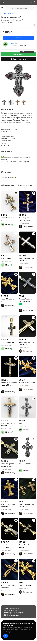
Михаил (11, 43)
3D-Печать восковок (11, 615)
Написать (18, 38)
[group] (18, 80)
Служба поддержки (11, 608)
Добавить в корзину (18, 59)
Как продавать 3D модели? (14, 613)
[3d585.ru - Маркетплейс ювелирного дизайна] (2, 2)
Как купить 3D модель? (12, 610)
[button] (33, 81)
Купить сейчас (18, 54)
